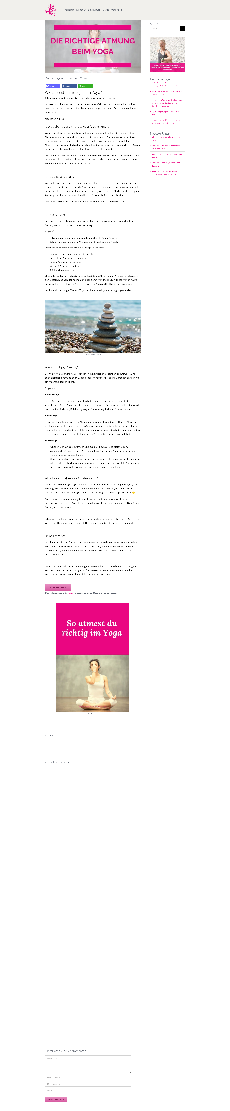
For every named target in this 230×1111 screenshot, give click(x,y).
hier (71, 592)
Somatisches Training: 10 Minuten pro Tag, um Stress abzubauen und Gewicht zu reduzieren (167, 103)
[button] (53, 86)
